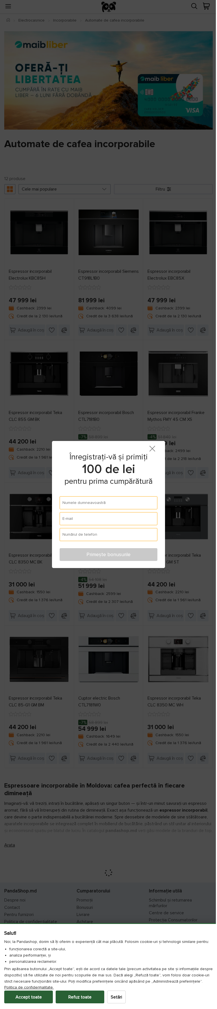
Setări (116, 997)
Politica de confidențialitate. (53, 987)
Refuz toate (80, 997)
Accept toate (29, 997)
